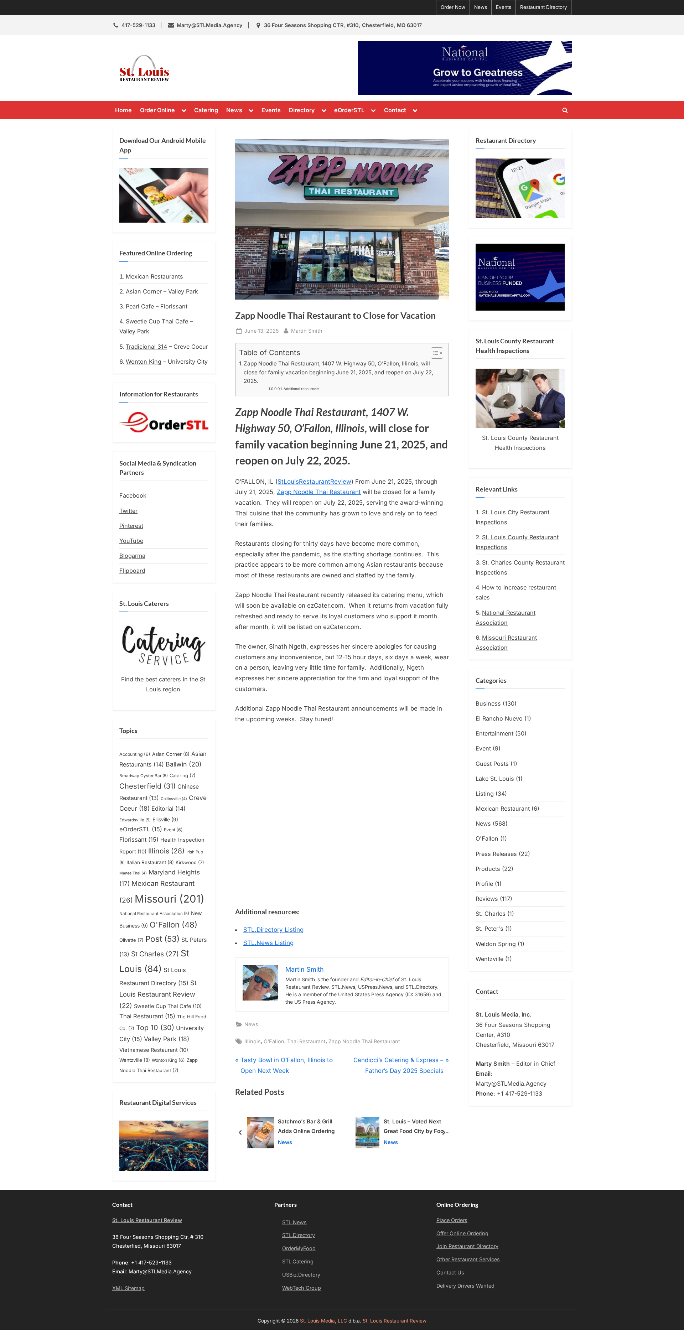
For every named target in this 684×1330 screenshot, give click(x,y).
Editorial (168, 808)
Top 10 (155, 1027)
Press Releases (496, 853)
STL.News (294, 1222)
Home (123, 110)
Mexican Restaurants (154, 276)
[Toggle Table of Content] (433, 353)
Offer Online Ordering (462, 1233)
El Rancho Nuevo (499, 718)
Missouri (169, 899)
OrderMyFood (299, 1248)
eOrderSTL (349, 110)
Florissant (139, 839)
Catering (206, 110)
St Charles (155, 954)
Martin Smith (306, 330)
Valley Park (166, 1039)
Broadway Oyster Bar (143, 775)
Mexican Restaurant (503, 808)
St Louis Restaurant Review (158, 994)
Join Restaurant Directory (467, 1246)
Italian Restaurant (150, 862)
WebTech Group (301, 1288)
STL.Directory (298, 1235)
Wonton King (143, 361)
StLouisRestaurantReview (314, 481)
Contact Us (450, 1272)
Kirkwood (190, 862)
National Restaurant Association (154, 913)
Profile (484, 883)
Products (488, 868)
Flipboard (132, 570)
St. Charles (491, 913)
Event (173, 829)
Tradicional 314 (146, 346)
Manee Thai (133, 873)
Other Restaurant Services (468, 1259)
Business (488, 703)
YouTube (131, 540)
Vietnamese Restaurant (153, 1050)
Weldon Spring (496, 943)
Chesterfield (147, 786)
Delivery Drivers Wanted (465, 1286)
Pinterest (131, 525)
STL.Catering (298, 1261)
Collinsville (174, 798)
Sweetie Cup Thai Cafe (157, 321)
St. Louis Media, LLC (323, 1321)
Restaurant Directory (543, 7)
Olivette (131, 940)
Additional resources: (301, 388)
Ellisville (165, 819)
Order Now (453, 7)
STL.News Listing (268, 942)
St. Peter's (489, 928)
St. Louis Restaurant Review (238, 68)
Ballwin (184, 764)
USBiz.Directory (301, 1275)
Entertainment (494, 733)
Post (162, 939)
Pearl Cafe (140, 306)
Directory (302, 110)
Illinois (252, 1041)
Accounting (134, 754)
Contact (395, 110)
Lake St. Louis (495, 778)
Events (503, 7)
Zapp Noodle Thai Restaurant (319, 491)
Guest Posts (492, 763)
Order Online (157, 110)
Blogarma (132, 555)
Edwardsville (135, 819)
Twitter (128, 510)
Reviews (487, 898)
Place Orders (451, 1220)
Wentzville (134, 1060)
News (480, 7)
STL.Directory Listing (273, 929)
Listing (485, 793)
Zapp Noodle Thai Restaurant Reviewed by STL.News (413, 1127)
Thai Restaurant (306, 1041)
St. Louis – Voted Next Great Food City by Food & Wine (307, 1127)
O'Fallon (274, 1041)
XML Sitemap (128, 1288)
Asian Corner (144, 291)
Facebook (132, 495)
